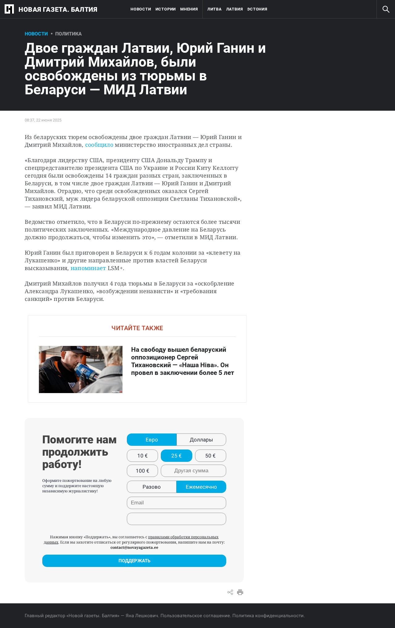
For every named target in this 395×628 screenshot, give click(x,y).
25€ (176, 456)
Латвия (234, 9)
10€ (142, 456)
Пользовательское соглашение (195, 615)
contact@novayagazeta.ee (134, 547)
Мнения (189, 9)
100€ (142, 471)
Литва (214, 9)
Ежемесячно (201, 487)
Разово (152, 487)
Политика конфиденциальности (268, 615)
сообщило (98, 144)
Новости (141, 9)
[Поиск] (385, 9)
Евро (152, 440)
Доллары (201, 440)
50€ (210, 456)
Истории (166, 9)
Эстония (257, 9)
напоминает (88, 268)
